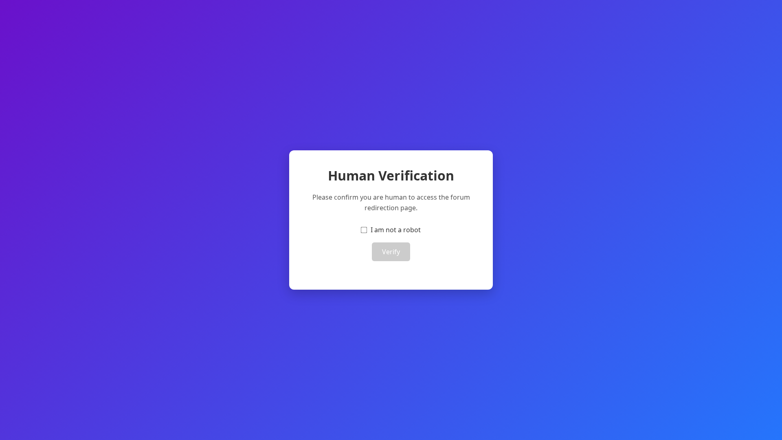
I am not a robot (396, 229)
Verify (391, 251)
